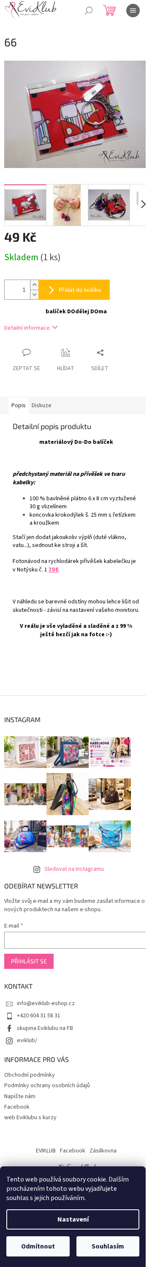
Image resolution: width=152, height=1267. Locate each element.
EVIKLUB (46, 1151)
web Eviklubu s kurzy (30, 1117)
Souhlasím (108, 1246)
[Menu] (133, 10)
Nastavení (73, 1219)
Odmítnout (38, 1246)
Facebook (17, 1107)
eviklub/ (27, 1040)
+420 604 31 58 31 (38, 1015)
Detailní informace (27, 328)
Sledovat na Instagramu (74, 869)
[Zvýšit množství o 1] (34, 285)
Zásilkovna (103, 1151)
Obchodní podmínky (29, 1075)
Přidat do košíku (80, 289)
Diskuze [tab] (42, 405)
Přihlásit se (29, 961)
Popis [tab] (18, 405)
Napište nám (19, 1096)
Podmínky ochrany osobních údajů (47, 1085)
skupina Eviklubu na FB (45, 1028)
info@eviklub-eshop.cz (46, 1003)
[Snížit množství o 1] (34, 294)
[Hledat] (88, 10)
